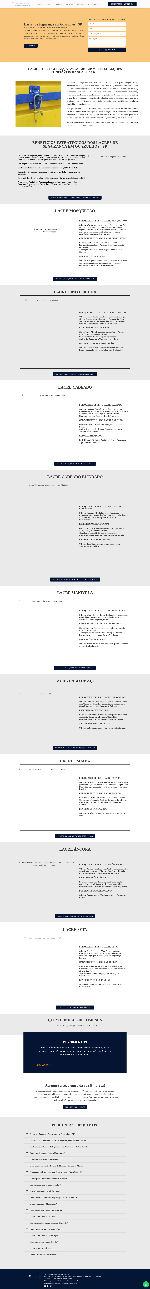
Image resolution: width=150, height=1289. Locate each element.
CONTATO (96, 4)
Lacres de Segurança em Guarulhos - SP (53, 24)
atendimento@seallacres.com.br (63, 1278)
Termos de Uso (75, 1281)
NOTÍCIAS (69, 4)
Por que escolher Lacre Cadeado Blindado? (49, 1223)
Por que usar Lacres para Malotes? (45, 1185)
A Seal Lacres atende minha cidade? (45, 1191)
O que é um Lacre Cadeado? (42, 1216)
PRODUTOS (58, 4)
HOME (40, 4)
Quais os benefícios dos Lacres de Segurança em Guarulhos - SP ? (58, 1140)
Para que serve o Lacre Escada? (44, 1242)
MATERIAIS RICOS (83, 4)
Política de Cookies (63, 1281)
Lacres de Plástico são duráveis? (44, 1159)
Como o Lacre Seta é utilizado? (43, 1254)
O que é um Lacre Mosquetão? (43, 1204)
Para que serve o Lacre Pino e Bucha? (46, 1210)
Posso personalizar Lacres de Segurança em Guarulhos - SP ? (56, 1172)
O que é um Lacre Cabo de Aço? (44, 1235)
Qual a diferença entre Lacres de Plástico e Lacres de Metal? (56, 1166)
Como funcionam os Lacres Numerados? (47, 1153)
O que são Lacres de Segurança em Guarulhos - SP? (52, 1134)
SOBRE (48, 4)
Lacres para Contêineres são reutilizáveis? (48, 1178)
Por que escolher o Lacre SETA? (98, 947)
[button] (21, 1052)
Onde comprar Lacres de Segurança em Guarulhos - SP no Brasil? (59, 1147)
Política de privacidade (50, 1281)
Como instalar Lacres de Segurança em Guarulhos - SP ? (55, 1197)
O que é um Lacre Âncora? (41, 1248)
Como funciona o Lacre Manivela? (45, 1229)
